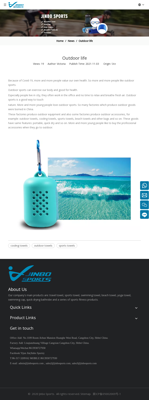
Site (114, 63)
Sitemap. (85, 394)
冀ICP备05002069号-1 (107, 394)
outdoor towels (43, 245)
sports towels (67, 245)
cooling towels (19, 245)
